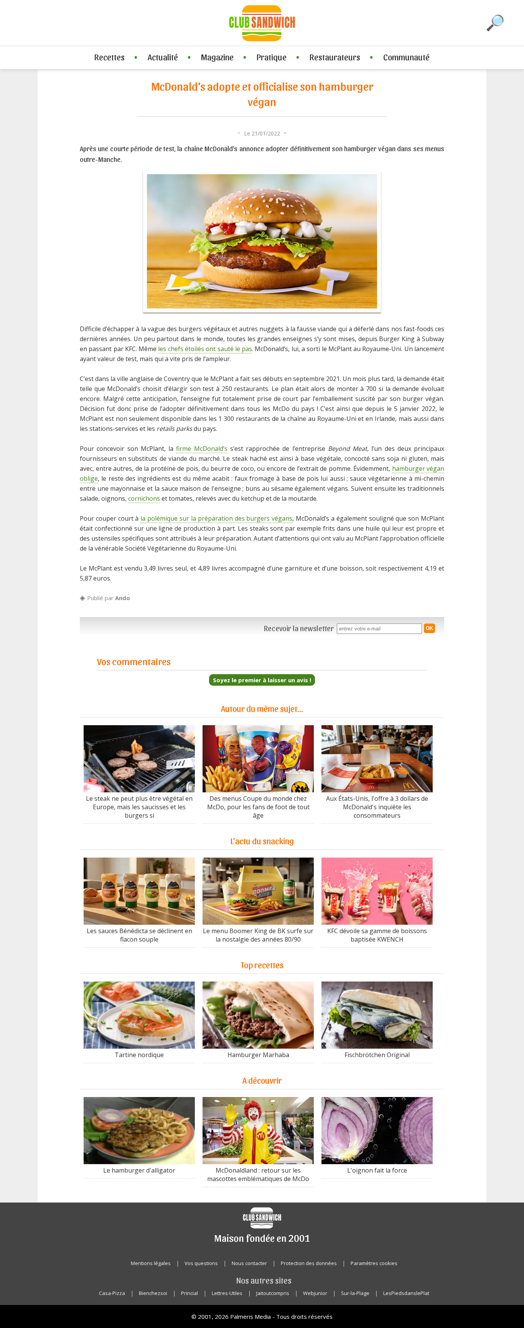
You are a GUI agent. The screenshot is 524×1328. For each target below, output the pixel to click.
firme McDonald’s (201, 448)
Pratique (272, 57)
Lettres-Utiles (227, 1293)
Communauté (406, 57)
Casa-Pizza (112, 1293)
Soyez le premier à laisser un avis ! (262, 680)
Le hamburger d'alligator (139, 1170)
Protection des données (309, 1263)
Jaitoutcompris (272, 1293)
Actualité (163, 57)
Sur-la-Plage (355, 1293)
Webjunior (315, 1293)
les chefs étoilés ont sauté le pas (205, 349)
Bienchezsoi (153, 1293)
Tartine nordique (139, 1055)
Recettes (109, 57)
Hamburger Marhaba (258, 1055)
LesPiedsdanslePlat (406, 1293)
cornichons (144, 498)
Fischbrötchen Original (377, 1055)
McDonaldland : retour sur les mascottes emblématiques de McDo (258, 1174)
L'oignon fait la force (377, 1170)
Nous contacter (249, 1263)
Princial (189, 1293)
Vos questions (201, 1263)
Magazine (217, 57)
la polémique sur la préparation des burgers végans (216, 518)
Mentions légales (151, 1263)
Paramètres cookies (374, 1263)
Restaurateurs (335, 57)
